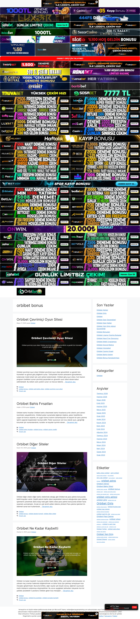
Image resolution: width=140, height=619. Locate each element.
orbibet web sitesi (114, 529)
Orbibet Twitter (102, 529)
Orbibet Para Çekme (105, 516)
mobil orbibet (119, 478)
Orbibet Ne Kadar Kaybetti (37, 528)
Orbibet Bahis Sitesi (105, 486)
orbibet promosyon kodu (102, 519)
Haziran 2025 (102, 406)
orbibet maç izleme (103, 509)
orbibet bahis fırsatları (26, 429)
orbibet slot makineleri (102, 522)
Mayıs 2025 (101, 410)
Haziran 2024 (102, 439)
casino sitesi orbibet (102, 475)
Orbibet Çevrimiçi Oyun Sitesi (39, 319)
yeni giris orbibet (101, 542)
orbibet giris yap (112, 500)
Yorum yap (22, 391)
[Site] (35, 100)
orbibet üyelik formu (113, 537)
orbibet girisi (102, 500)
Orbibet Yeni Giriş (105, 534)
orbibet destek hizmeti (36, 513)
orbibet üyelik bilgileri (102, 537)
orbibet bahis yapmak (102, 489)
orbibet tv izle (112, 526)
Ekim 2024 (101, 426)
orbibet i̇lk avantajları (35, 598)
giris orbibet (111, 475)
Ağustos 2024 (102, 432)
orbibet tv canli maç (109, 524)
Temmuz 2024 (102, 436)
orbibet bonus (23, 389)
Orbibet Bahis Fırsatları (35, 404)
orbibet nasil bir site (103, 514)
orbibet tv (99, 524)
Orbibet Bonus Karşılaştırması (108, 358)
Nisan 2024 (101, 445)
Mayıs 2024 (101, 442)
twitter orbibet (111, 539)
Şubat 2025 (101, 413)
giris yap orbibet (102, 478)
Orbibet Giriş (101, 313)
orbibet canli (100, 491)
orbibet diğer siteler (50, 513)
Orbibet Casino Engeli (105, 351)
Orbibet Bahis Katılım (105, 355)
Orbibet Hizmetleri (104, 348)
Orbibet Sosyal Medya (105, 345)
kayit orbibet (112, 478)
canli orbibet (114, 473)
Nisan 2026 (101, 400)
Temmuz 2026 (102, 394)
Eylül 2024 (101, 429)
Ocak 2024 (101, 455)
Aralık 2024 (101, 419)
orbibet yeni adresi (101, 531)
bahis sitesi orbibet (103, 473)
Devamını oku (70, 382)
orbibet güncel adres (102, 507)
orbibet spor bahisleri (113, 522)
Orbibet (21, 387)
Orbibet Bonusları (103, 332)
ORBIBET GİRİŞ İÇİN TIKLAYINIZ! (70, 59)
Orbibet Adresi (102, 310)
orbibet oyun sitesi (115, 514)
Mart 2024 (101, 449)
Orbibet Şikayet (102, 539)
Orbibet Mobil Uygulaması (107, 342)
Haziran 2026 (102, 397)
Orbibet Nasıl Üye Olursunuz (107, 338)
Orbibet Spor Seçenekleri (106, 320)
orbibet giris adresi (107, 497)
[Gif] (70, 138)
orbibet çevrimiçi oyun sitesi (54, 389)
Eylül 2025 (101, 403)
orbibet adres (108, 480)
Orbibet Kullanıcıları (114, 507)
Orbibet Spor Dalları (104, 323)
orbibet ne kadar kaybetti (50, 598)
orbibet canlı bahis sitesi (36, 389)
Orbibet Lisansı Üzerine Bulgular (109, 335)
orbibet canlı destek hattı (103, 494)
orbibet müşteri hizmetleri (103, 511)
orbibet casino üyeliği (50, 429)
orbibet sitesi (114, 519)
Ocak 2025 (101, 416)
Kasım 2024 (101, 423)
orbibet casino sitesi (115, 494)
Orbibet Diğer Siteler (33, 444)
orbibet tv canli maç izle (102, 526)
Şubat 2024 (101, 452)
